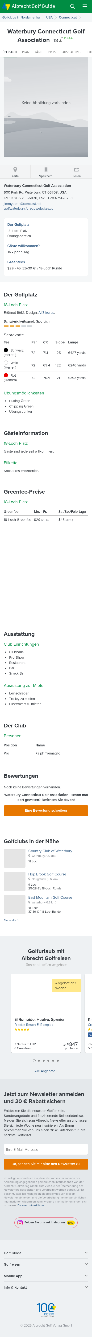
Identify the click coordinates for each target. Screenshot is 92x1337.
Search (73, 6)
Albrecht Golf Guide (33, 6)
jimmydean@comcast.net (22, 203)
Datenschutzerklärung (31, 1205)
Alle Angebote (44, 1071)
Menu (85, 6)
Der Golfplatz (18, 224)
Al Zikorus (46, 312)
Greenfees (16, 262)
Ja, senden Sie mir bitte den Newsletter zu (46, 1163)
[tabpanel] (46, 1015)
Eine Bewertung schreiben (46, 810)
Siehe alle (10, 920)
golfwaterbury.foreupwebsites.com (30, 208)
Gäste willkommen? (23, 246)
